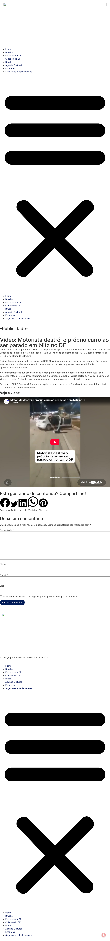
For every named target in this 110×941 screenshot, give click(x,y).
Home (8, 49)
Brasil (8, 62)
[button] (55, 183)
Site (2, 586)
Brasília (9, 52)
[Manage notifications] (104, 935)
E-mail (4, 575)
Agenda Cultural (13, 65)
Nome (4, 564)
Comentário (7, 530)
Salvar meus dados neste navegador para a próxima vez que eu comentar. (40, 596)
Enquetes (10, 68)
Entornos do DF (13, 55)
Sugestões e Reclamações (18, 71)
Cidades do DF (13, 58)
